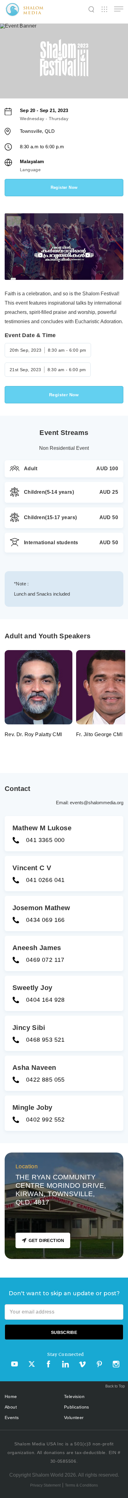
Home (11, 1396)
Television (74, 1396)
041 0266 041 (45, 880)
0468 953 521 (45, 1039)
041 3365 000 (45, 840)
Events (12, 1417)
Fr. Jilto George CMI (99, 734)
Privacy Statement (45, 1485)
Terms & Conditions (81, 1485)
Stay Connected (65, 1354)
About (11, 1407)
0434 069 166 (45, 920)
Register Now (64, 187)
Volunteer (74, 1417)
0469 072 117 (45, 960)
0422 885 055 (45, 1079)
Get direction (46, 1240)
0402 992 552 (45, 1119)
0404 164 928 (45, 999)
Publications (76, 1407)
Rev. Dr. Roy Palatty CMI (33, 734)
